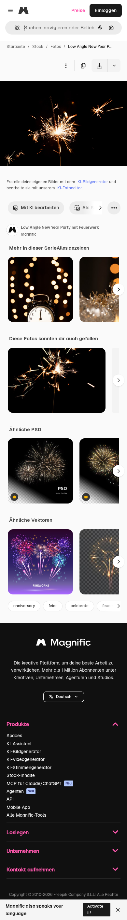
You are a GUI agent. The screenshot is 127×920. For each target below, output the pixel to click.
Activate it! (95, 909)
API (10, 799)
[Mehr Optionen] (65, 65)
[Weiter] (100, 207)
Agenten (20, 791)
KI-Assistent (19, 744)
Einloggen (106, 10)
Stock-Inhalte (21, 775)
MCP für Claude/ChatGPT (39, 783)
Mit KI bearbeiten (40, 208)
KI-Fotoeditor (69, 188)
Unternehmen (23, 850)
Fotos (55, 46)
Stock (37, 46)
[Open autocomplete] (14, 27)
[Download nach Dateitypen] (113, 65)
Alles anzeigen (73, 248)
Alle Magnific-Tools (26, 815)
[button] (63, 697)
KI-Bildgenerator (93, 181)
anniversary (24, 605)
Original (42, 87)
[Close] (117, 910)
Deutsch (63, 696)
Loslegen (18, 832)
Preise (78, 10)
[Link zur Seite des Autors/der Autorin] (12, 231)
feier (53, 605)
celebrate (80, 605)
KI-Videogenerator (26, 759)
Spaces (14, 735)
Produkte (18, 724)
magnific (28, 234)
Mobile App (18, 807)
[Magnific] (63, 644)
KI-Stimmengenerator (29, 767)
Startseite (16, 46)
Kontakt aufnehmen (31, 869)
